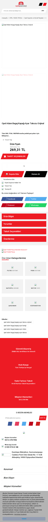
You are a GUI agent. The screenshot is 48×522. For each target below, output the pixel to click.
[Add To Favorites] (24, 179)
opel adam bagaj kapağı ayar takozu (15, 332)
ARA (42, 10)
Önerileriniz (8, 239)
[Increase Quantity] (43, 166)
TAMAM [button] (24, 519)
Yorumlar (7, 224)
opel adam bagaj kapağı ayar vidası (15, 329)
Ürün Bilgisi (8, 216)
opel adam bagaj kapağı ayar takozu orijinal (17, 322)
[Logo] (21, 4)
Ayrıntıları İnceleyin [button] (20, 514)
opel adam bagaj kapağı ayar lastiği (15, 325)
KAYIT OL (43, 418)
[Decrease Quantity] (4, 166)
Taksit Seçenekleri (12, 231)
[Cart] (45, 4)
